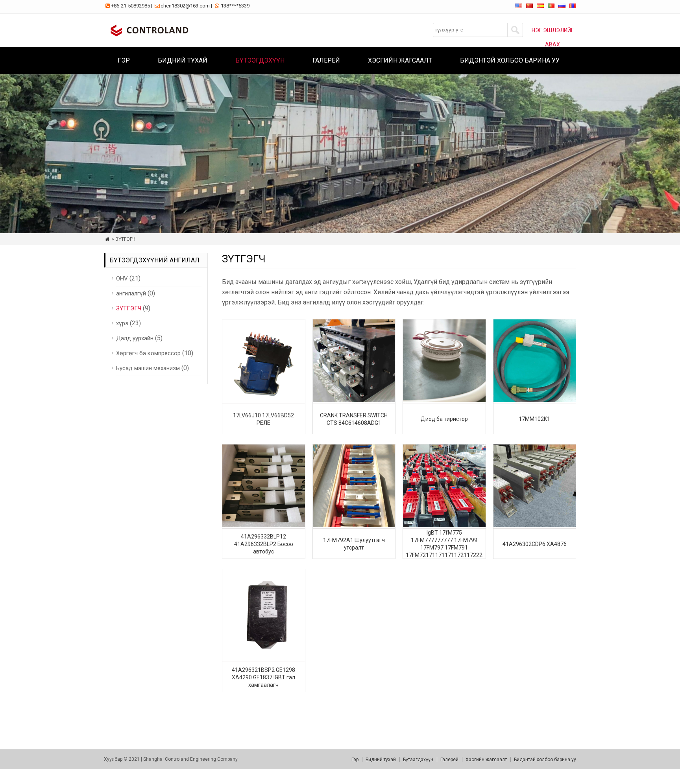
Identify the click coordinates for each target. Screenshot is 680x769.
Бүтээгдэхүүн (260, 60)
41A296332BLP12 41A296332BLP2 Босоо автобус (263, 544)
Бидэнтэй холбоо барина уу (510, 60)
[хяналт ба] (148, 37)
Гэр (124, 60)
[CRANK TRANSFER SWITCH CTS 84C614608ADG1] (354, 400)
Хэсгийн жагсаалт (400, 60)
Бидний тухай (182, 60)
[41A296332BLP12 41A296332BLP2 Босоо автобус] (263, 524)
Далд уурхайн (134, 338)
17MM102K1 (534, 419)
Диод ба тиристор (444, 419)
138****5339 (235, 6)
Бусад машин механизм (148, 368)
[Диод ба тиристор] (444, 400)
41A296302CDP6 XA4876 (535, 544)
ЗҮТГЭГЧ (128, 308)
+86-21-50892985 (130, 6)
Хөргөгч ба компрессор (148, 353)
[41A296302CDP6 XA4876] (534, 524)
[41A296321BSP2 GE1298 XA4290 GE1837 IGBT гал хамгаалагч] (263, 658)
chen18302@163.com (185, 6)
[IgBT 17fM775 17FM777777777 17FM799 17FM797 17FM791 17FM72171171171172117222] (444, 524)
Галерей (326, 60)
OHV (122, 278)
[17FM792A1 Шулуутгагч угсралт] (354, 524)
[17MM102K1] (534, 400)
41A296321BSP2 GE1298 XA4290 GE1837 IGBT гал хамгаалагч (263, 677)
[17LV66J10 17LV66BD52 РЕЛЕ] (263, 400)
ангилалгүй (131, 293)
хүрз (122, 323)
